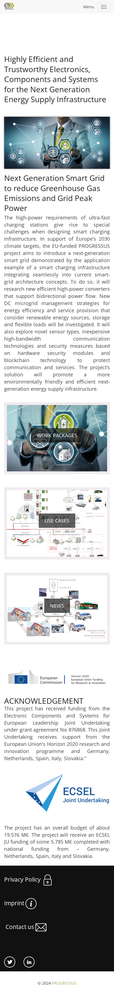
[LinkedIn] (25, 961)
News (57, 605)
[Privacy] (37, 903)
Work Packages (57, 435)
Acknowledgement (43, 700)
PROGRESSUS (64, 983)
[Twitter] (9, 961)
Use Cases (57, 520)
